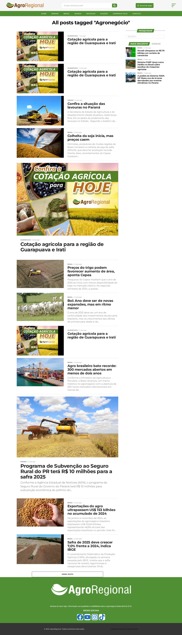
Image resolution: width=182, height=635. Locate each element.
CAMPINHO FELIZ (120, 14)
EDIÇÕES (104, 14)
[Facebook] (80, 617)
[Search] (114, 5)
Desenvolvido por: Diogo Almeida (124, 629)
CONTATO (136, 14)
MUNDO (78, 14)
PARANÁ (55, 14)
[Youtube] (87, 617)
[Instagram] (95, 617)
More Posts (67, 574)
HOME (43, 14)
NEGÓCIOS (90, 14)
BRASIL (67, 14)
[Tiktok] (102, 617)
